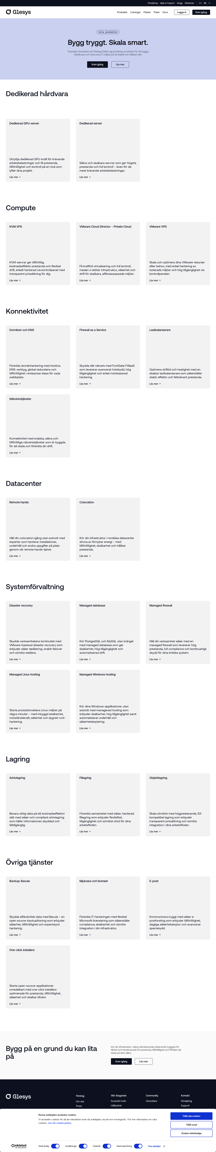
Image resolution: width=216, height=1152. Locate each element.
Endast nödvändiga (191, 1133)
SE (205, 3)
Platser (147, 12)
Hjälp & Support (167, 3)
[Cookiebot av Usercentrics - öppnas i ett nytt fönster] (19, 1146)
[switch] (83, 1146)
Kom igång (97, 64)
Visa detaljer (154, 1146)
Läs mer (120, 64)
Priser (157, 12)
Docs (165, 12)
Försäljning (153, 3)
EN (200, 3)
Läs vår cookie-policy (59, 1123)
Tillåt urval (191, 1124)
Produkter (122, 12)
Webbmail (189, 3)
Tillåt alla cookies (191, 1116)
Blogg (179, 3)
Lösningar (135, 12)
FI (209, 3)
